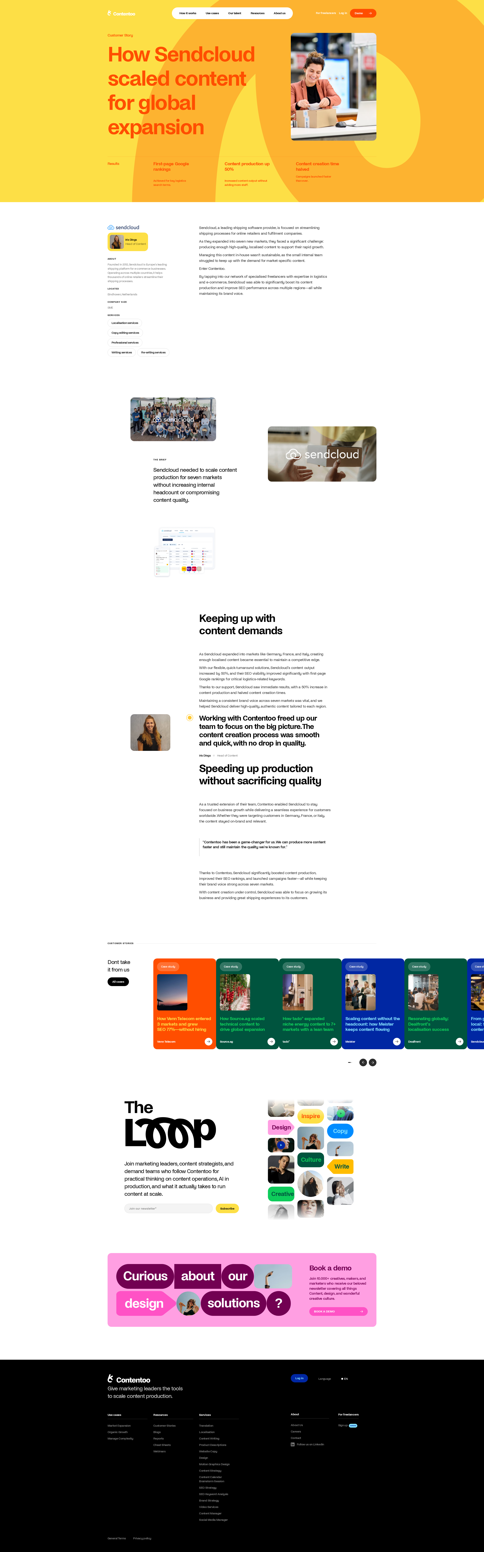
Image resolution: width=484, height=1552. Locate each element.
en (346, 1378)
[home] (129, 1379)
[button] (212, 13)
